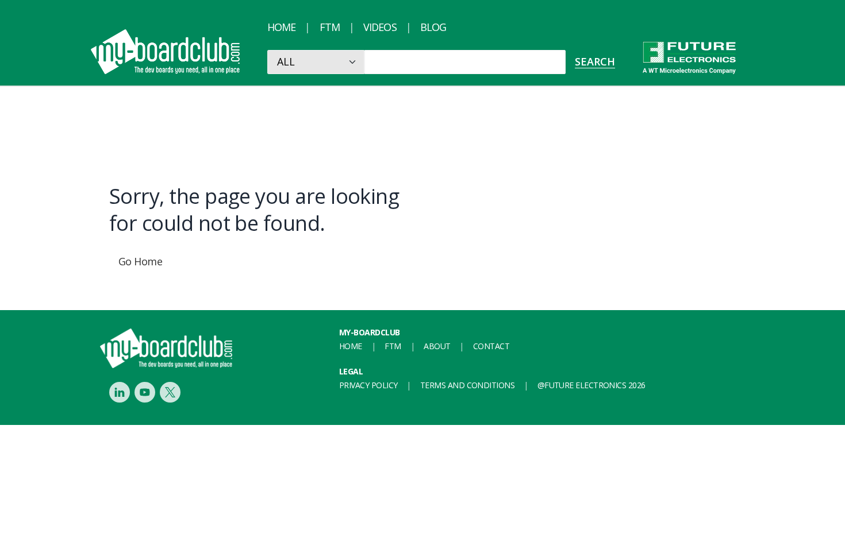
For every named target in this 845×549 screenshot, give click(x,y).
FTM (330, 27)
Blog (433, 27)
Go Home (140, 261)
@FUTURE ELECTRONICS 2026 (591, 385)
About (437, 346)
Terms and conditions (467, 385)
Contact (491, 346)
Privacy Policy (368, 385)
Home (281, 27)
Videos (380, 27)
